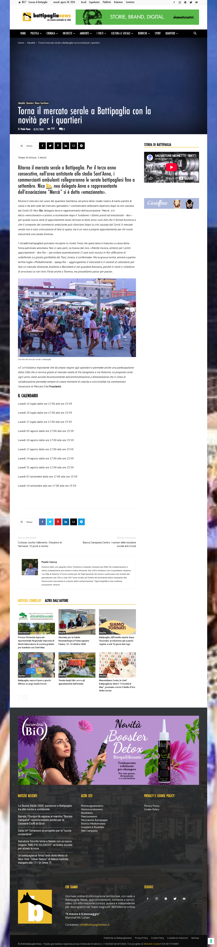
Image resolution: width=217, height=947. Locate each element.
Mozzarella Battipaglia (94, 820)
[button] (195, 34)
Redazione (118, 2)
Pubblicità (107, 2)
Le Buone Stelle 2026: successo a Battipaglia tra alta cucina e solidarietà (45, 807)
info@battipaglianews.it (95, 924)
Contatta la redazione (177, 937)
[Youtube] (196, 2)
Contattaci (130, 2)
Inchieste (67, 33)
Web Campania (89, 830)
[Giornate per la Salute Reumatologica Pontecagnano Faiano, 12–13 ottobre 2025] (76, 622)
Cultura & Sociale (120, 33)
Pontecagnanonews (92, 805)
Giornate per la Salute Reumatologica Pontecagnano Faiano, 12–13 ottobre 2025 (73, 640)
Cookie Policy (151, 809)
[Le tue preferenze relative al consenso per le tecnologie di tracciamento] (211, 941)
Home (23, 33)
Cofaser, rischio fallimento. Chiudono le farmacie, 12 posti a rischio (40, 544)
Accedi (83, 2)
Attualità (31, 42)
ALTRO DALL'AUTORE (56, 601)
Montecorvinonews (92, 809)
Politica (35, 33)
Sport (158, 33)
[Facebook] (174, 2)
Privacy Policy (151, 805)
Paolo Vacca (25, 129)
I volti (100, 33)
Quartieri (170, 33)
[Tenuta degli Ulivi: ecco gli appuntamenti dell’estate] (76, 665)
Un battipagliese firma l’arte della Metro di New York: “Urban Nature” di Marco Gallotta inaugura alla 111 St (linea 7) (43, 859)
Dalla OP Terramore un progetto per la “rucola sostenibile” (44, 832)
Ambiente (84, 33)
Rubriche (142, 33)
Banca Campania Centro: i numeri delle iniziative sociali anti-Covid (109, 544)
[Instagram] (179, 2)
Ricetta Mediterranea (93, 823)
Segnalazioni (94, 2)
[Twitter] (190, 2)
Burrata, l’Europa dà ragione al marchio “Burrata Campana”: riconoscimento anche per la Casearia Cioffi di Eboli (45, 820)
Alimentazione (24, 632)
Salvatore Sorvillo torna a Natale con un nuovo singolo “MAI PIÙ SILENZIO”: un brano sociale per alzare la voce (45, 845)
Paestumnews (89, 816)
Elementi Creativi (152, 943)
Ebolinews (87, 812)
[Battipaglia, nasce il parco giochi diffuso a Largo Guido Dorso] (36, 665)
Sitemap (195, 937)
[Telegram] (185, 2)
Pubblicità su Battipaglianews (118, 937)
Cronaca (50, 33)
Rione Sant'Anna (41, 103)
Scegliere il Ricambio (92, 827)
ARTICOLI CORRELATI (29, 601)
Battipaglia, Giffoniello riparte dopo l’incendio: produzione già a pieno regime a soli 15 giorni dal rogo (116, 640)
